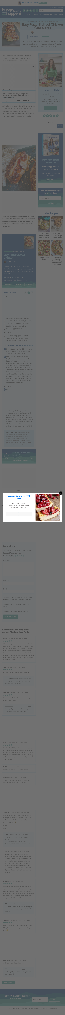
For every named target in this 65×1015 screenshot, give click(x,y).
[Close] (61, 493)
